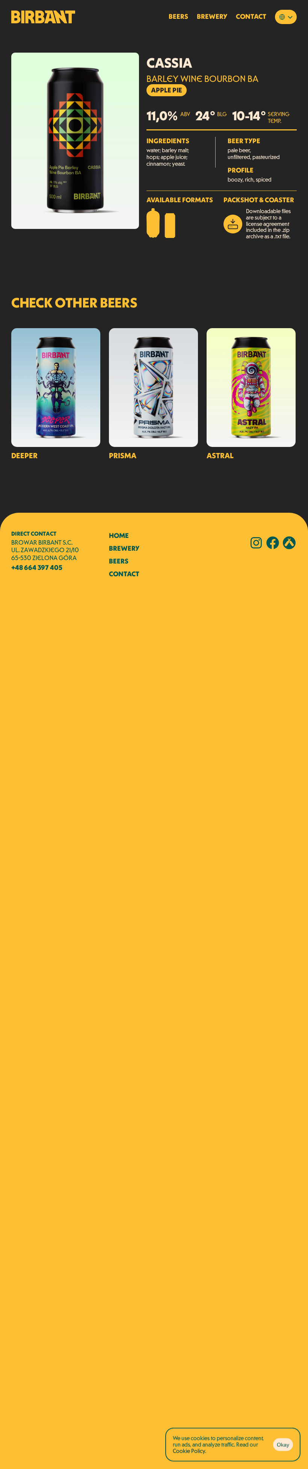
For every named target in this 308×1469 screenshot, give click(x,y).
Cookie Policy (189, 1450)
